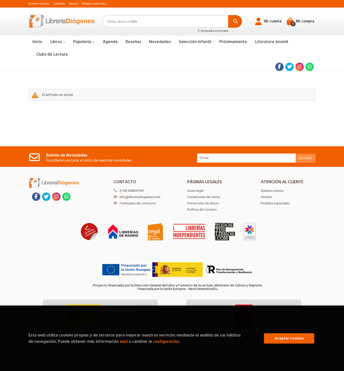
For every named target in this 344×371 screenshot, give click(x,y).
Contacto (59, 3)
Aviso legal (195, 191)
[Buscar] (235, 21)
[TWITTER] (289, 67)
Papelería (82, 41)
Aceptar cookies (289, 338)
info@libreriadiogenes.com (140, 197)
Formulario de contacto (138, 203)
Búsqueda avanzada (214, 31)
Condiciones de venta (203, 197)
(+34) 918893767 (132, 191)
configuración (166, 341)
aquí (124, 341)
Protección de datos (203, 203)
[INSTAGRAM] (299, 67)
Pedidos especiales (94, 3)
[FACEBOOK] (279, 67)
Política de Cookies (202, 209)
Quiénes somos (39, 3)
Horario (73, 3)
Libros (56, 41)
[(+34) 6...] (309, 67)
